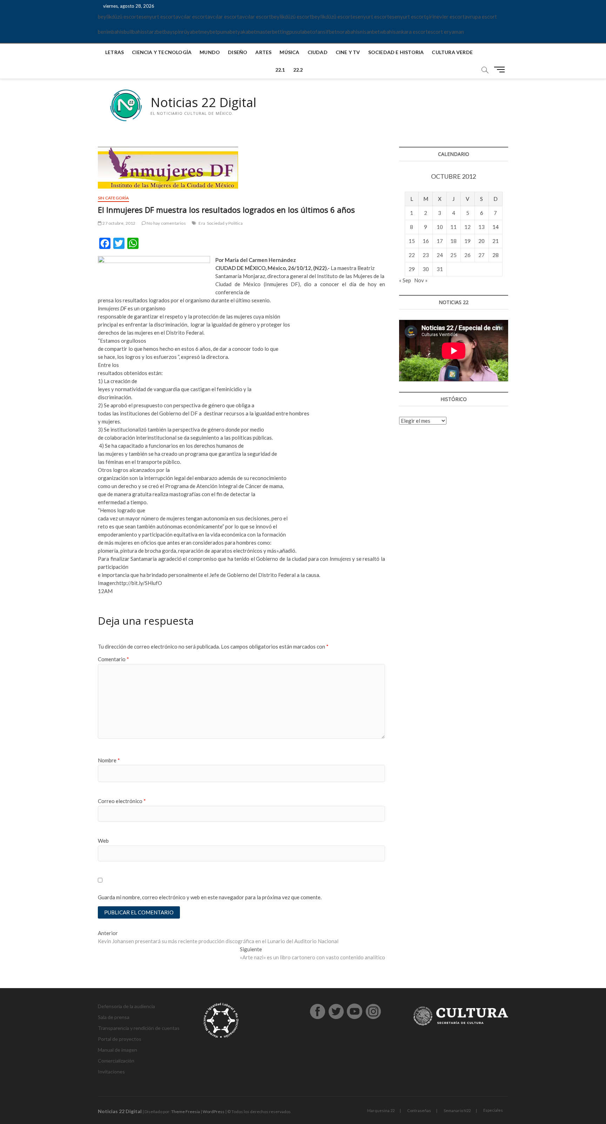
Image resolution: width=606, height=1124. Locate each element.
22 (412, 255)
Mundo (210, 52)
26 (467, 255)
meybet (208, 31)
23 (426, 255)
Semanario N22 (457, 1110)
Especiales (493, 1110)
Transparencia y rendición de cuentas (139, 1028)
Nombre (109, 760)
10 (440, 227)
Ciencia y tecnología (161, 52)
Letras (114, 52)
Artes (263, 52)
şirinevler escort (445, 16)
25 (453, 255)
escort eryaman (446, 31)
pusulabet (300, 31)
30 (426, 269)
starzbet (154, 31)
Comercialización (116, 1061)
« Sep (405, 280)
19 (467, 241)
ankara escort (412, 31)
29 (412, 269)
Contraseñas (419, 1110)
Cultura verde (452, 52)
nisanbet (370, 31)
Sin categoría (113, 198)
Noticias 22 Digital (203, 102)
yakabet (246, 31)
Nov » (420, 280)
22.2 (298, 70)
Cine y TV (348, 52)
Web (103, 840)
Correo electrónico (122, 801)
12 (467, 227)
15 (412, 241)
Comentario (113, 659)
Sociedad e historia (396, 52)
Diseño (237, 52)
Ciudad (318, 52)
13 (481, 227)
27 (481, 255)
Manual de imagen (117, 1050)
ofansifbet (324, 31)
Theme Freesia (185, 1111)
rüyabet (191, 31)
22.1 (280, 70)
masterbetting (272, 31)
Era (201, 223)
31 (440, 269)
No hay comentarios (166, 223)
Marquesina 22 (381, 1110)
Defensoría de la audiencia (126, 1006)
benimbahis (111, 31)
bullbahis (134, 31)
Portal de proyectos (119, 1039)
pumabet (227, 31)
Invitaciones (111, 1071)
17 (440, 241)
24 (440, 255)
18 (453, 241)
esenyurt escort (157, 16)
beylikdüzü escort (118, 16)
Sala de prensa (113, 1017)
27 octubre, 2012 (118, 223)
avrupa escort (481, 16)
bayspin (173, 31)
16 (426, 241)
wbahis (388, 31)
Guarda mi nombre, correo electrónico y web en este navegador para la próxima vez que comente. (210, 897)
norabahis (348, 31)
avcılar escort (191, 16)
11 (453, 227)
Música (289, 52)
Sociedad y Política (225, 223)
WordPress (213, 1111)
